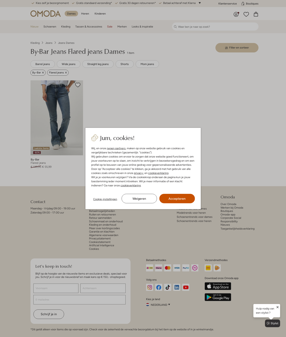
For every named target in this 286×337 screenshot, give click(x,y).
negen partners (116, 148)
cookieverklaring (158, 173)
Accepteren (177, 199)
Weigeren (139, 199)
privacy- (139, 173)
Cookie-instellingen (105, 199)
